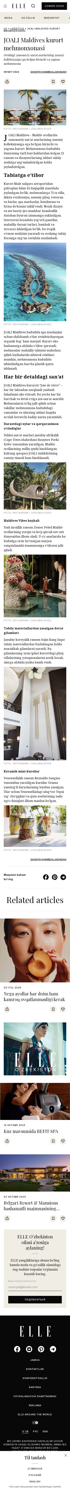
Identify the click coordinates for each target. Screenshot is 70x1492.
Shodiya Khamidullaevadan (48, 71)
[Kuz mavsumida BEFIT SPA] (35, 1101)
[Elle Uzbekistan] (18, 6)
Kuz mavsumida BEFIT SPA (31, 1131)
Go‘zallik (28, 17)
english (35, 1481)
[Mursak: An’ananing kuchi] (35, 1048)
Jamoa (35, 1360)
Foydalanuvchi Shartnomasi (35, 1396)
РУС (35, 1431)
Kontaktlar (35, 1369)
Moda (8, 17)
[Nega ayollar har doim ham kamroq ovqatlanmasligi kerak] (35, 951)
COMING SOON (54, 6)
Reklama (35, 1405)
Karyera (35, 1387)
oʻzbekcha (35, 1468)
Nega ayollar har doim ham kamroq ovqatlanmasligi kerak (34, 996)
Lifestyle (17, 28)
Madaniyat (52, 17)
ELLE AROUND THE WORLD (35, 1414)
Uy (5, 28)
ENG (45, 1431)
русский (35, 1475)
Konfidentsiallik (35, 1378)
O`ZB (25, 1431)
